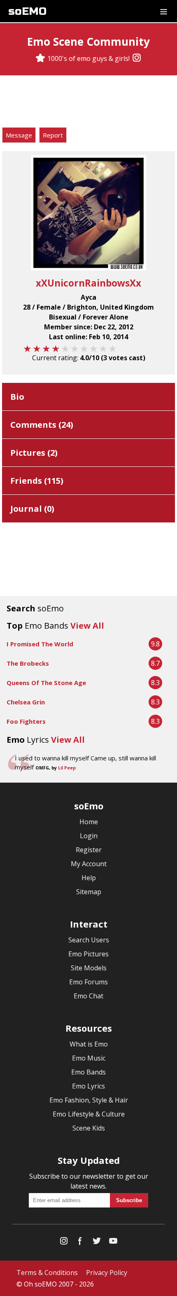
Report (53, 135)
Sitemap (88, 891)
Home (88, 821)
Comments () (41, 424)
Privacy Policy (106, 1272)
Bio (17, 396)
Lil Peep (67, 768)
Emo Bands (88, 1072)
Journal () (32, 508)
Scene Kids (88, 1128)
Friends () (36, 480)
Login (89, 835)
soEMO (27, 11)
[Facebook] (80, 1242)
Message (19, 135)
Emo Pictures (88, 953)
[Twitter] (97, 1242)
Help (89, 877)
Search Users (88, 939)
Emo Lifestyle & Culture (89, 1114)
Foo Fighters (26, 721)
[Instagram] (136, 58)
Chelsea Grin (26, 702)
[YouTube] (113, 1242)
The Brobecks (28, 663)
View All (87, 625)
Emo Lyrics (88, 1086)
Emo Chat (88, 995)
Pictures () (34, 452)
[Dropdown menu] (163, 11)
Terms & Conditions (47, 1272)
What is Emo (89, 1044)
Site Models (89, 967)
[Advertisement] (88, 102)
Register (89, 849)
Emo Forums (88, 981)
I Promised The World (40, 644)
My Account (89, 863)
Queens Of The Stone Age (46, 682)
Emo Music (88, 1058)
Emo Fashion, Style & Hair (88, 1100)
